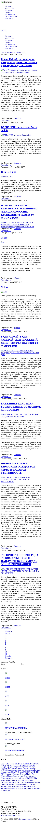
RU (2, 30)
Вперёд (8, 656)
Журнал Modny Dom (27, 774)
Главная (8, 6)
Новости (17, 118)
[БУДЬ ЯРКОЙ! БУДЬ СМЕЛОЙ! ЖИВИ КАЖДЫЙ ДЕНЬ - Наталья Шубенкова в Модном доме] (21, 355)
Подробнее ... (6, 120)
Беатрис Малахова (12, 774)
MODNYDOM (33, 764)
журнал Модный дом (9, 788)
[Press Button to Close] (6, 2)
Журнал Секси (29, 776)
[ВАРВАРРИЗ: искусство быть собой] (16, 135)
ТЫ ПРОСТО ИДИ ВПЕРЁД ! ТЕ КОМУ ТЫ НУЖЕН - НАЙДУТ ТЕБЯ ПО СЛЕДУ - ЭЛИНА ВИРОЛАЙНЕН (19, 560)
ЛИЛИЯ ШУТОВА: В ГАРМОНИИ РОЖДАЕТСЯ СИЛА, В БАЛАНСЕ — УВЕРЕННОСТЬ (18, 468)
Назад (7, 633)
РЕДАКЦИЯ (10, 14)
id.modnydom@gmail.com (10, 815)
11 (6, 654)
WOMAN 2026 (11, 16)
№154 (4, 287)
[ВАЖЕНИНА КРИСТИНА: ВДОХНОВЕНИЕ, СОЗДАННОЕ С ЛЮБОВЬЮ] (21, 417)
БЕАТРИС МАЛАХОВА (15, 739)
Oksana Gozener (16, 768)
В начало (8, 631)
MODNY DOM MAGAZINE (12, 766)
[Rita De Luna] (6, 177)
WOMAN (17, 197)
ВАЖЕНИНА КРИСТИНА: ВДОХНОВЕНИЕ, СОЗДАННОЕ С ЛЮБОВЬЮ (21, 406)
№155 (4, 237)
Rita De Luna (8, 171)
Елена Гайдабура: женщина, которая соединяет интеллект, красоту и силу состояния (19, 62)
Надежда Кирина (27, 782)
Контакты (9, 18)
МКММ (28, 778)
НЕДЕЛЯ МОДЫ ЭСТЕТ (11, 782)
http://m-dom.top (25, 819)
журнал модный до (24, 788)
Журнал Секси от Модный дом (13, 778)
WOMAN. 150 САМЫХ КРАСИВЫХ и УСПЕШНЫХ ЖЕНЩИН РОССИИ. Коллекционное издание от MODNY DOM (19, 211)
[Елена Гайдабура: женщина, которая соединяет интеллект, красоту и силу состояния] (21, 72)
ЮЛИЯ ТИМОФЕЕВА (14, 750)
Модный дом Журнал (26, 780)
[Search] (23, 664)
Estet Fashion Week (8, 764)
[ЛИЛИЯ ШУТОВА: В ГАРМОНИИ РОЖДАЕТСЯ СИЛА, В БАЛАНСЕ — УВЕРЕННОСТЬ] (21, 482)
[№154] (4, 292)
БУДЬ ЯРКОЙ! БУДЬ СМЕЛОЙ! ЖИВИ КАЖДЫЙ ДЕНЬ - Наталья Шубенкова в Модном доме (19, 341)
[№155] (4, 242)
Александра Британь (16, 770)
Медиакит (9, 10)
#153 (7, 696)
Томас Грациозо (17, 786)
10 (6, 652)
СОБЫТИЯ (9, 8)
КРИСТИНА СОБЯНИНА (16, 728)
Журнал (8, 12)
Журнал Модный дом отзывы (12, 776)
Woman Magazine (29, 768)
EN (5, 30)
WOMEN (4, 770)
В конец (8, 658)
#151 (7, 714)
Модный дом (12, 780)
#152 (7, 705)
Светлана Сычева (14, 784)
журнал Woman (30, 786)
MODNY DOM (21, 764)
